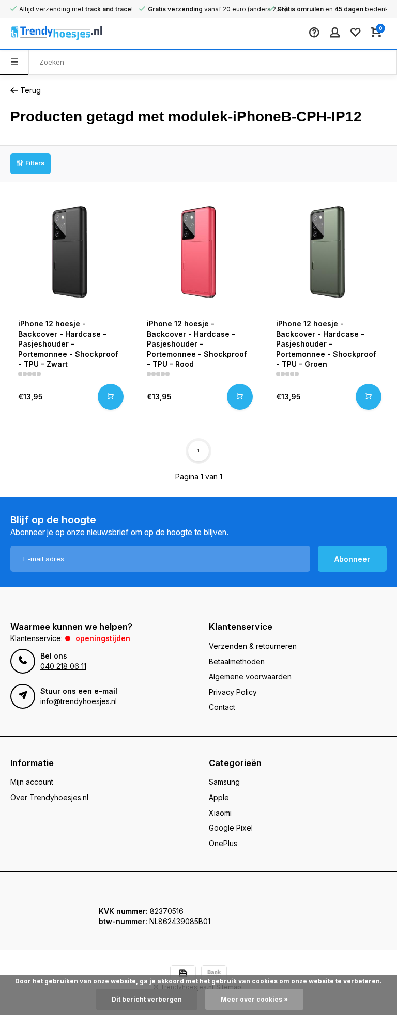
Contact (222, 706)
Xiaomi (220, 812)
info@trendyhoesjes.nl (78, 701)
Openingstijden (102, 638)
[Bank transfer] (214, 974)
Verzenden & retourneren (253, 646)
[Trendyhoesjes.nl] (41, 33)
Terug (30, 90)
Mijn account (31, 781)
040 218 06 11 (63, 666)
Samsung (224, 781)
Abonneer (352, 559)
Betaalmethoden (237, 661)
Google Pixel (231, 827)
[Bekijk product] (111, 397)
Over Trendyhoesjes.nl (49, 797)
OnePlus (223, 843)
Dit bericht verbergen (147, 999)
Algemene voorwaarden (250, 676)
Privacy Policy (233, 692)
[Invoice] (183, 974)
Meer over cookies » (254, 999)
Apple (219, 797)
